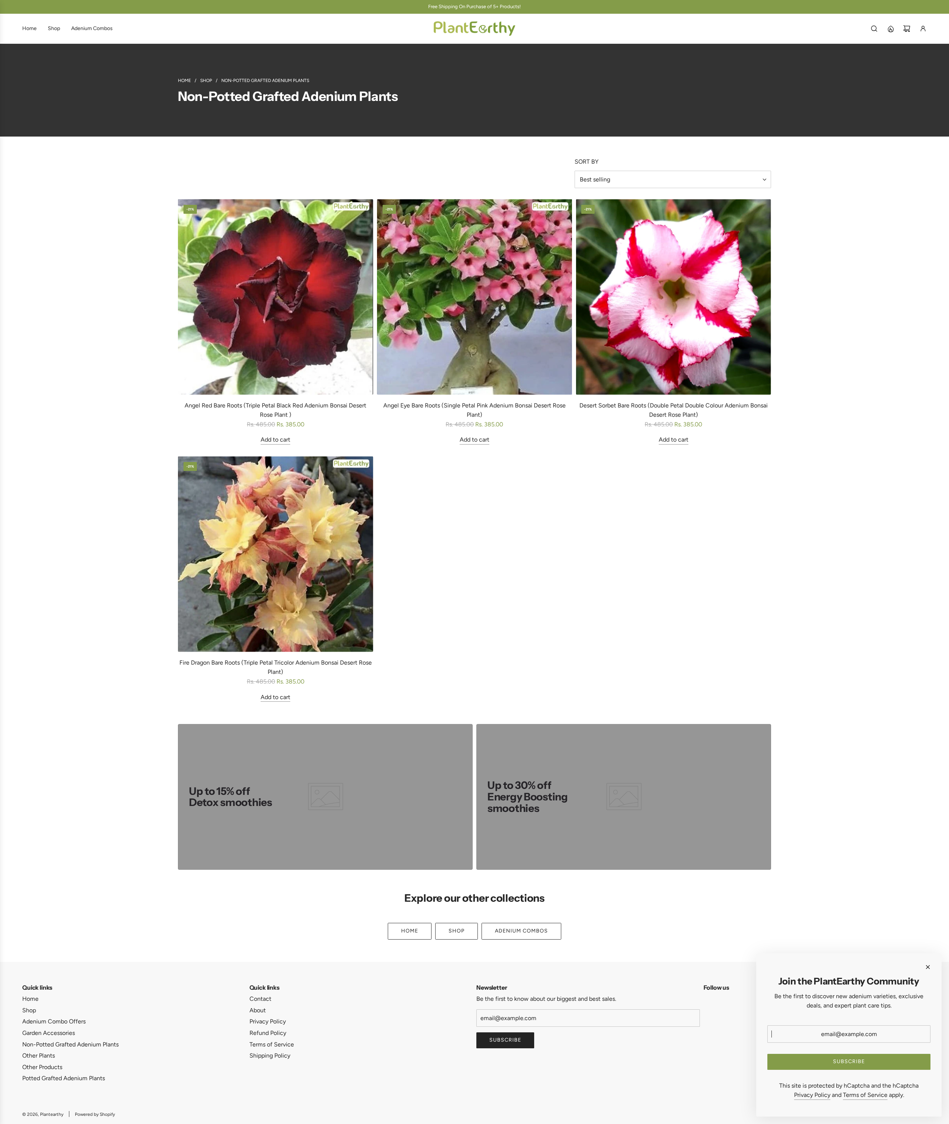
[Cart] (907, 28)
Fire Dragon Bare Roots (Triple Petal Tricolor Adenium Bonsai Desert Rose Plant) (275, 667)
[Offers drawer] (890, 28)
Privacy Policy (812, 1094)
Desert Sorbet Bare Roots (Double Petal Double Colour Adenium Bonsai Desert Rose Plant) (673, 410)
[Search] (874, 28)
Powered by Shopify (95, 1114)
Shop (456, 931)
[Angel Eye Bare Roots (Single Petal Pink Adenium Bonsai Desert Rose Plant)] (474, 297)
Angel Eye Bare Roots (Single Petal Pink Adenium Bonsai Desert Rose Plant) (474, 410)
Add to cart (275, 439)
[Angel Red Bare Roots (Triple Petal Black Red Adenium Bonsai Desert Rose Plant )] (275, 297)
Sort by (587, 162)
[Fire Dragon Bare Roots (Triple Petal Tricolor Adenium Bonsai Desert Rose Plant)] (275, 554)
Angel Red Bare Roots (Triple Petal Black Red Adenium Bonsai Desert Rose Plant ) (275, 410)
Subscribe (505, 1040)
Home (409, 931)
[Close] (928, 967)
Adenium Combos (521, 931)
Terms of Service (865, 1094)
